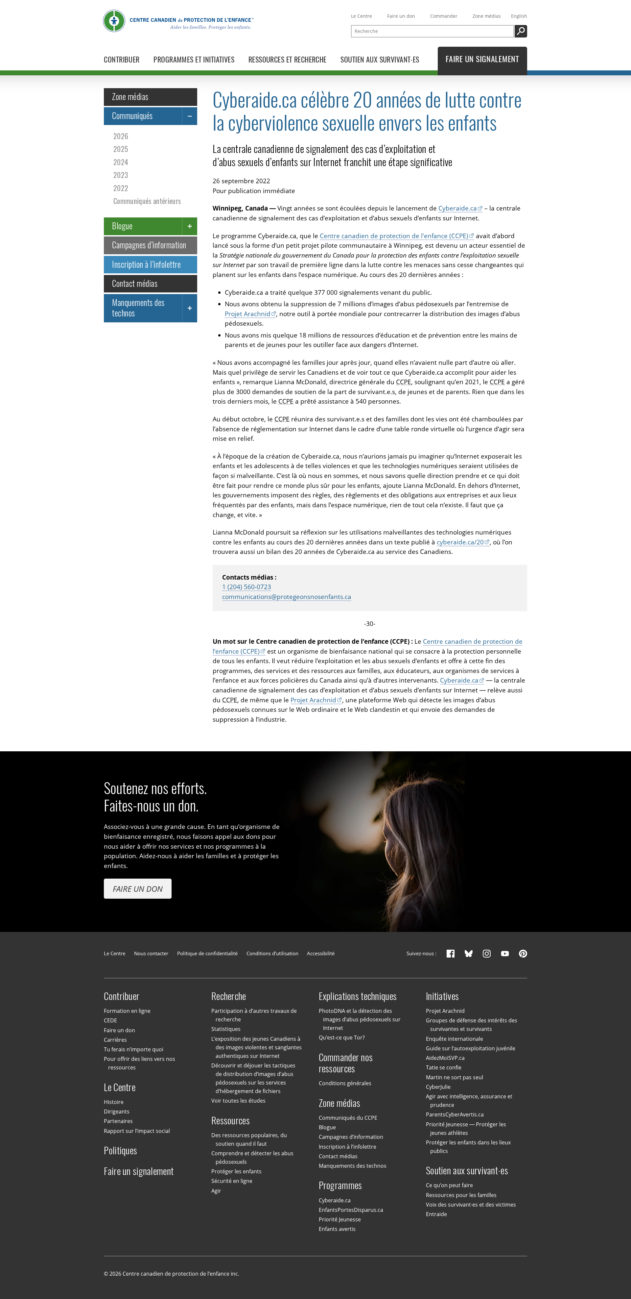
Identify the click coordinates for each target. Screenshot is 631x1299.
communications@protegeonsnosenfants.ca (286, 596)
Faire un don (401, 16)
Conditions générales (345, 1083)
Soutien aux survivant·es (467, 1170)
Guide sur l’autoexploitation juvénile (470, 1048)
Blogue (122, 226)
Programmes (340, 1185)
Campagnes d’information (149, 245)
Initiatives (442, 996)
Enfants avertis (337, 1229)
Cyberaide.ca (457, 208)
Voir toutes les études (238, 1100)
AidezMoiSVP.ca (445, 1058)
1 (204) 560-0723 (246, 587)
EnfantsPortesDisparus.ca (351, 1209)
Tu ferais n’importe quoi (133, 1049)
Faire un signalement (139, 1171)
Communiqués (132, 115)
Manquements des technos (138, 307)
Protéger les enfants (236, 1171)
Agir (216, 1190)
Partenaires (118, 1121)
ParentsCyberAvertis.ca (455, 1114)
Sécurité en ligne (231, 1181)
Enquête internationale (454, 1038)
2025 (120, 149)
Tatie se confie (443, 1067)
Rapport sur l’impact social (137, 1131)
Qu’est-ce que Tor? (342, 1037)
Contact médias (134, 283)
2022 (120, 188)
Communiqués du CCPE (348, 1117)
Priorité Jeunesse (340, 1219)
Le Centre (361, 16)
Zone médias (487, 16)
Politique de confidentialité (207, 953)
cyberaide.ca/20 (460, 542)
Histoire (114, 1102)
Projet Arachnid (247, 314)
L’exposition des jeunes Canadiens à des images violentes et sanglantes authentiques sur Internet (256, 1047)
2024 (120, 162)
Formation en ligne (127, 1010)
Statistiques (226, 1029)
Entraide (436, 1214)
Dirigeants (116, 1111)
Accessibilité (321, 953)
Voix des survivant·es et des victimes (471, 1204)
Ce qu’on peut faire (449, 1185)
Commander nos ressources (346, 1063)
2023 (120, 175)
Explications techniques (358, 996)
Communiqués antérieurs (147, 201)
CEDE (110, 1020)
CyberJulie (438, 1086)
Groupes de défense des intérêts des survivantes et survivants (471, 1025)
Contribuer (121, 996)
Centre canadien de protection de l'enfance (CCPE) (394, 236)
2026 (120, 136)
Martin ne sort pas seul (454, 1077)
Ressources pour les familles (461, 1195)
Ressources (230, 1120)
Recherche (228, 996)
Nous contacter (151, 953)
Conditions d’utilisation (272, 953)
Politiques (120, 1150)
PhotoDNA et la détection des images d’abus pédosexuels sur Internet (360, 1019)
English (519, 16)
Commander (443, 16)
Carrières (115, 1039)
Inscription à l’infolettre (146, 264)
